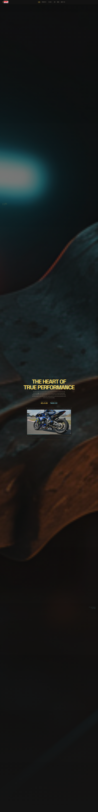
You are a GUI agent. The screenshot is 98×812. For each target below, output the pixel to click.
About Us (63, 2)
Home (39, 1)
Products (44, 2)
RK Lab (50, 2)
